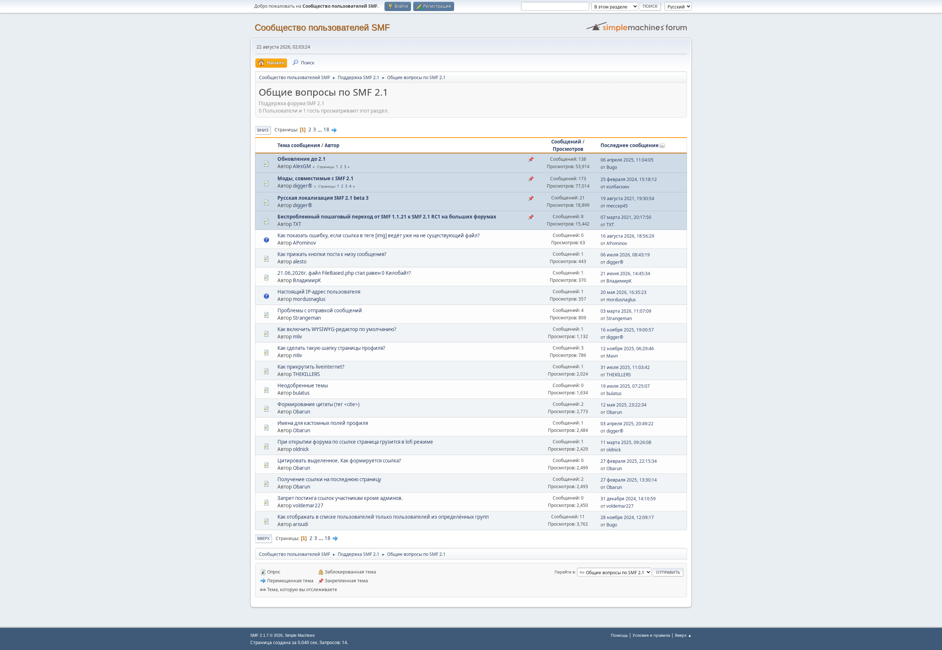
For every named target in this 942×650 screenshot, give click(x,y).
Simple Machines (300, 635)
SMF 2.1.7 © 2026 (266, 635)
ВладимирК (307, 280)
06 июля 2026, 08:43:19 (625, 255)
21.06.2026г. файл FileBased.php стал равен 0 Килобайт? (344, 273)
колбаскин (617, 187)
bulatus (301, 393)
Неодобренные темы (302, 385)
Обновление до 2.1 (301, 159)
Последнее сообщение (630, 145)
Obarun (301, 411)
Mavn (612, 356)
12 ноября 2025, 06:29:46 (627, 348)
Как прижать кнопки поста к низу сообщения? (331, 254)
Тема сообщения (298, 145)
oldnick (301, 449)
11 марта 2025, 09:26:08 (626, 442)
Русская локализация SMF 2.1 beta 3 (323, 198)
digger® (302, 185)
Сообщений (566, 141)
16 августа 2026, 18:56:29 (627, 236)
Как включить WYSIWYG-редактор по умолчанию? (336, 329)
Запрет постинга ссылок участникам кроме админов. (340, 498)
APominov (304, 242)
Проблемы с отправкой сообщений (319, 310)
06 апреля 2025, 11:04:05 (627, 160)
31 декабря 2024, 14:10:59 (628, 499)
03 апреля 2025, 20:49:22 (627, 423)
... (320, 129)
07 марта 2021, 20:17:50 (626, 217)
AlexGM (302, 166)
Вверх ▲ (683, 635)
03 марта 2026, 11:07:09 (626, 311)
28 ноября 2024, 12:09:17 (627, 517)
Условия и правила (651, 635)
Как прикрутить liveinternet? (310, 366)
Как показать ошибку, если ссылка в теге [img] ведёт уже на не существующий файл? (378, 235)
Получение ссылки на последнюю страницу (329, 479)
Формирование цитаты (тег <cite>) (318, 404)
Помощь (619, 635)
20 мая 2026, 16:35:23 (624, 292)
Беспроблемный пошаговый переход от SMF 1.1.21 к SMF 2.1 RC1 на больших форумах (386, 216)
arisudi (300, 524)
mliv (297, 336)
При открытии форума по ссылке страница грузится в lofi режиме (355, 441)
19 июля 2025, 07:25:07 (625, 386)
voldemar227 (308, 505)
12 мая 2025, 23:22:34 (624, 405)
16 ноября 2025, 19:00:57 (627, 330)
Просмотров (568, 149)
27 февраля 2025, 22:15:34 (629, 461)
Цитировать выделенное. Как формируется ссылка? (339, 460)
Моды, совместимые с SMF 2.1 (315, 178)
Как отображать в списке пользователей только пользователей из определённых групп (383, 517)
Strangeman (307, 318)
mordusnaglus (309, 299)
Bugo (611, 167)
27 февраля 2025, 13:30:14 (629, 480)
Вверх (263, 538)
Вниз (263, 130)
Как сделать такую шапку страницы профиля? (331, 348)
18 (326, 129)
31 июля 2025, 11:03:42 (625, 367)
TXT (297, 224)
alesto (300, 261)
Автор (332, 145)
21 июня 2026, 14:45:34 (625, 273)
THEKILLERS (306, 374)
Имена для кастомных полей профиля (322, 423)
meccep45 (617, 206)
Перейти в (565, 572)
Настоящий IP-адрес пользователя (318, 291)
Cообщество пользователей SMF (322, 27)
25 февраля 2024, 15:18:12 (629, 179)
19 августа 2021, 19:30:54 (627, 198)
